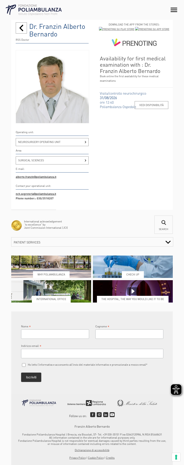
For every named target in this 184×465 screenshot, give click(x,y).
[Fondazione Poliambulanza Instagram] (99, 414)
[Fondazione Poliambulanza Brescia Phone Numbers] (34, 9)
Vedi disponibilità (151, 105)
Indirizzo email (31, 346)
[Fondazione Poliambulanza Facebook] (92, 414)
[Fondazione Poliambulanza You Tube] (112, 414)
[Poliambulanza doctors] (21, 28)
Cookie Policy (96, 457)
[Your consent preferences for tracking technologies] (176, 457)
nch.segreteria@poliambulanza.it (36, 194)
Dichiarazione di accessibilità (92, 450)
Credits (110, 457)
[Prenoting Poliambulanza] (134, 43)
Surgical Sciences (31, 160)
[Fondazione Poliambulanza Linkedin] (105, 414)
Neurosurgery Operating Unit (39, 142)
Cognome (102, 326)
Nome (26, 326)
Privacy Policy (77, 457)
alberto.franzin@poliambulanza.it (36, 177)
